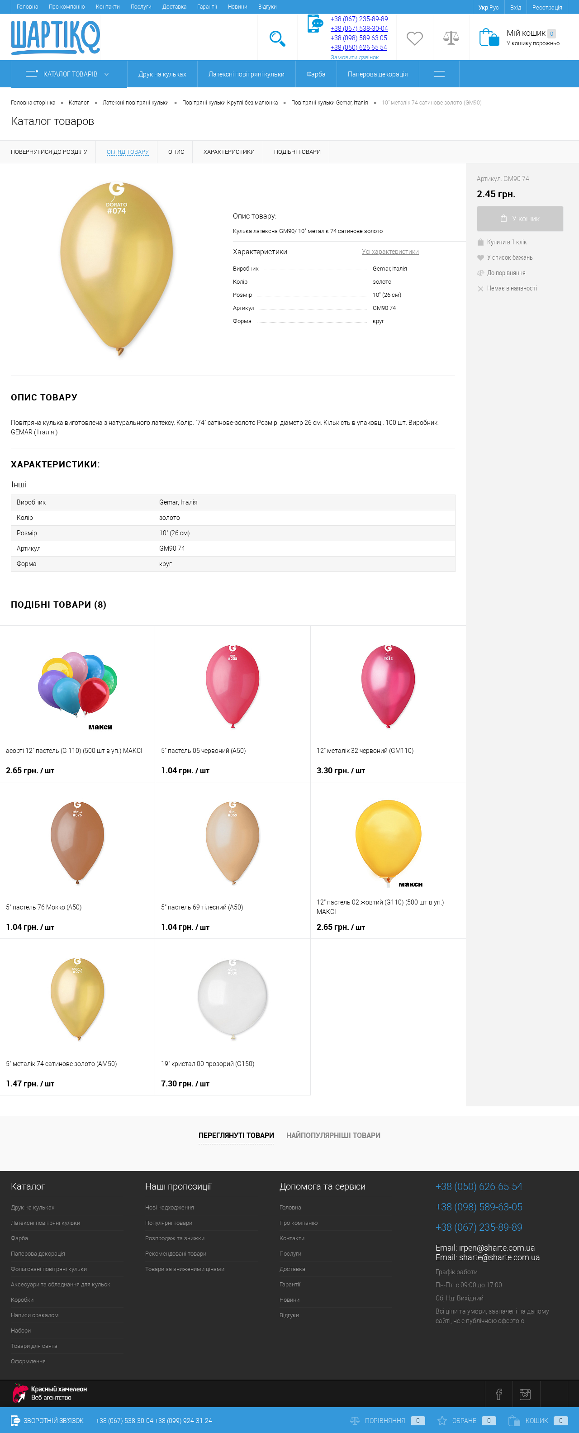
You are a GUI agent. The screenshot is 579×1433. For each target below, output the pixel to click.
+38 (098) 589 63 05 (359, 38)
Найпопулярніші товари (333, 1135)
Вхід (515, 7)
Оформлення (28, 1361)
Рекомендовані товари (175, 1253)
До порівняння (506, 272)
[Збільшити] (116, 269)
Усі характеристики (390, 251)
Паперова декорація (378, 74)
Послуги (141, 7)
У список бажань (510, 257)
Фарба (316, 74)
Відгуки (267, 7)
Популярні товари (168, 1222)
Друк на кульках (162, 74)
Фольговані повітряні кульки (49, 1269)
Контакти (108, 7)
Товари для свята (34, 1346)
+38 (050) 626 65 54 (359, 47)
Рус (494, 7)
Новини (237, 7)
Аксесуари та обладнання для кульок (60, 1284)
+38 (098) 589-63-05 (479, 1207)
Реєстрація (547, 7)
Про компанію (67, 7)
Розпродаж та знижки (174, 1238)
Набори (21, 1330)
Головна (27, 7)
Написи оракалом (35, 1315)
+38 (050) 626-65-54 (479, 1186)
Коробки (22, 1299)
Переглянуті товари (236, 1135)
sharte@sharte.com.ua (499, 1257)
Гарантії (207, 7)
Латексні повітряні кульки (247, 74)
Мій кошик (530, 33)
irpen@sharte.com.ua (497, 1247)
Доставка (174, 7)
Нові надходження (169, 1207)
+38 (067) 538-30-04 (124, 1420)
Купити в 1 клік (507, 241)
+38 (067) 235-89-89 (359, 19)
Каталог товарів (71, 74)
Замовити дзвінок (355, 57)
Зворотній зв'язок (53, 1420)
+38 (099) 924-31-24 (183, 1420)
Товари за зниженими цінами (184, 1269)
